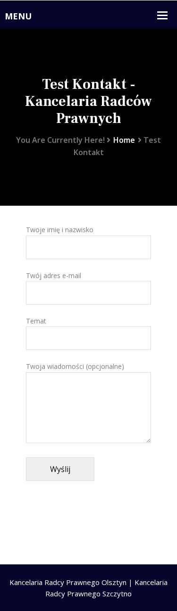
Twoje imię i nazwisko (59, 229)
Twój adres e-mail (53, 275)
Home (124, 140)
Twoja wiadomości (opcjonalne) (75, 366)
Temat (36, 320)
